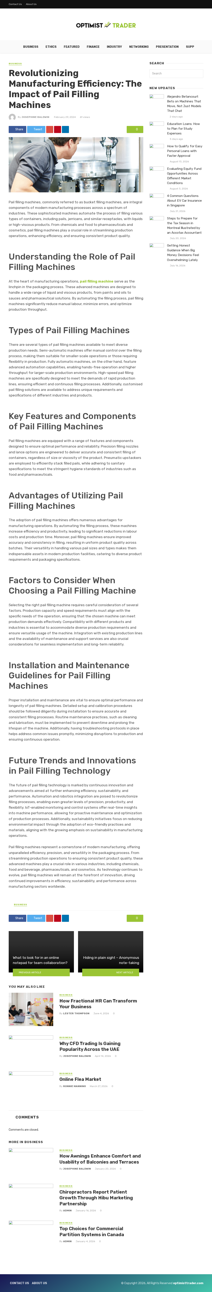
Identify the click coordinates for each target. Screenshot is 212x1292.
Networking (139, 47)
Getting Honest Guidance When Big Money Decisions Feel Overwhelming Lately (183, 253)
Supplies (193, 47)
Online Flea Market (80, 1079)
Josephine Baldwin (35, 117)
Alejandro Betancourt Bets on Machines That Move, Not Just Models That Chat (184, 104)
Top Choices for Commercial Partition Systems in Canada (91, 1231)
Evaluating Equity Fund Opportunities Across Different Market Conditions (184, 176)
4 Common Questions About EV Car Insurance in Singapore (184, 200)
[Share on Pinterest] (57, 129)
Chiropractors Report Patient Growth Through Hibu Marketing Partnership (96, 1197)
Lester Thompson (76, 1013)
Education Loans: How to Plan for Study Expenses (183, 128)
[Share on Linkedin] (65, 129)
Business (30, 47)
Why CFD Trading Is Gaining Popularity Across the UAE (89, 1046)
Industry (114, 47)
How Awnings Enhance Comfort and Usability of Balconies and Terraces (100, 1158)
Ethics (51, 47)
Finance (93, 47)
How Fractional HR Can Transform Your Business (98, 1003)
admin (67, 1210)
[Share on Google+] (49, 129)
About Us (31, 4)
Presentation (167, 47)
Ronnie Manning (74, 1086)
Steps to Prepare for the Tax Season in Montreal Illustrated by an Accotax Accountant (184, 226)
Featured (72, 47)
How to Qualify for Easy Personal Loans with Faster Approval (184, 151)
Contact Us (15, 4)
